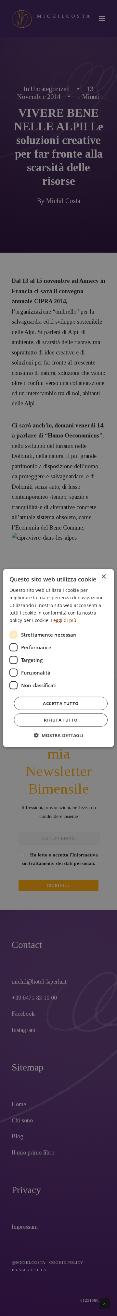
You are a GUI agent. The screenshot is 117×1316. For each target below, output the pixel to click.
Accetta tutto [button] (60, 703)
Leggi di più (63, 620)
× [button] (103, 576)
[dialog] (58, 658)
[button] (59, 735)
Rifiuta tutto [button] (60, 720)
